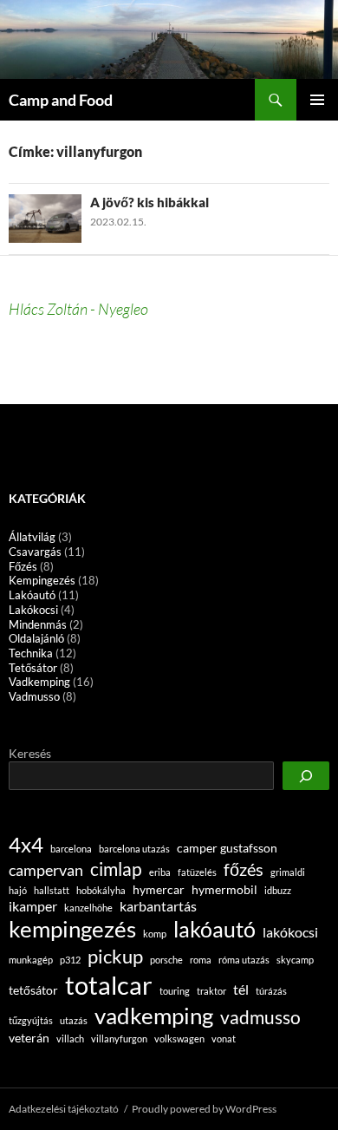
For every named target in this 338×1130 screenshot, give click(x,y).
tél (241, 989)
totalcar (109, 985)
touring (174, 990)
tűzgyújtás (31, 1020)
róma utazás (244, 959)
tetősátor (33, 990)
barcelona (71, 848)
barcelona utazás (134, 848)
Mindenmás (38, 624)
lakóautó (214, 929)
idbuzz (277, 890)
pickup (115, 956)
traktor (211, 990)
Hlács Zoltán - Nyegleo (78, 308)
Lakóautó (32, 595)
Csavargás (35, 551)
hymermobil (224, 889)
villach (70, 1038)
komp (154, 933)
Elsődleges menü (317, 100)
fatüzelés (197, 872)
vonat (223, 1038)
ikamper (33, 906)
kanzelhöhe (88, 907)
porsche (166, 959)
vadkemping (153, 1016)
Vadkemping (39, 682)
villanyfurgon (119, 1038)
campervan (46, 870)
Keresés (30, 753)
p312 (70, 959)
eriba (160, 872)
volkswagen (179, 1038)
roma (200, 959)
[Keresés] (306, 775)
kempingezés (72, 929)
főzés (243, 869)
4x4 (26, 845)
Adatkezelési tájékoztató (64, 1108)
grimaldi (287, 872)
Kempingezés (42, 580)
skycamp (295, 959)
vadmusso (260, 1017)
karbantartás (158, 906)
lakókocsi (290, 932)
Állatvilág (32, 537)
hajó (18, 890)
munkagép (31, 959)
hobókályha (101, 890)
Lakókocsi (33, 610)
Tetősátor (33, 668)
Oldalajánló (36, 638)
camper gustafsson (227, 847)
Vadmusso (34, 696)
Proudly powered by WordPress (204, 1108)
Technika (31, 653)
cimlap (116, 869)
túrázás (271, 990)
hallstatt (51, 890)
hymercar (159, 889)
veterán (29, 1037)
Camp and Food (61, 99)
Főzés (23, 566)
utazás (74, 1020)
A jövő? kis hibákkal (149, 202)
